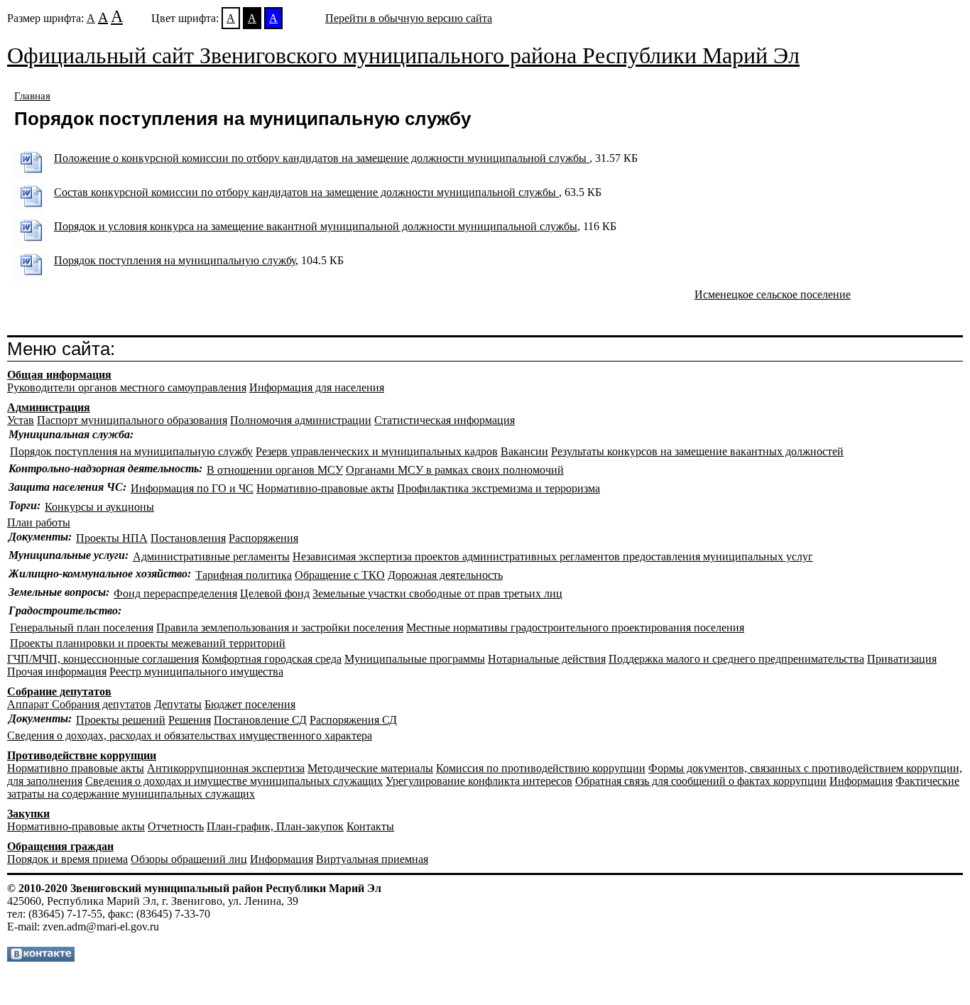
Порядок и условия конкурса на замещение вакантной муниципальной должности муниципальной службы (315, 226)
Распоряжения (263, 538)
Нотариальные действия (547, 659)
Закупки (28, 814)
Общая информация (59, 375)
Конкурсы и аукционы (99, 507)
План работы (38, 522)
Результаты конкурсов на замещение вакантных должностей (697, 451)
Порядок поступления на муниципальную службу (174, 260)
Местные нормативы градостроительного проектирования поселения (575, 627)
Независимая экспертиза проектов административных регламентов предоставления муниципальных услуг (553, 556)
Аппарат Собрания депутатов (79, 704)
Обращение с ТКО (340, 575)
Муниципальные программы (414, 659)
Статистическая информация (444, 420)
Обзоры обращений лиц (189, 859)
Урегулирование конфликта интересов (479, 781)
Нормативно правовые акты (75, 768)
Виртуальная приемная (372, 859)
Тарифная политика (243, 575)
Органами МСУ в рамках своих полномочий (455, 470)
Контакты (370, 826)
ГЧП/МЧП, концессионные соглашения (103, 659)
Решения (189, 720)
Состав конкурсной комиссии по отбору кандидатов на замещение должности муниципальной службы (306, 192)
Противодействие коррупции (81, 755)
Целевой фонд (275, 593)
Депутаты (178, 704)
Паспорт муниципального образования (132, 420)
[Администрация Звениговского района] (41, 958)
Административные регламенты (211, 556)
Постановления (188, 538)
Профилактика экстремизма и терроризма (498, 488)
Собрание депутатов (59, 691)
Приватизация (902, 659)
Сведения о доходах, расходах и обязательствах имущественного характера (189, 735)
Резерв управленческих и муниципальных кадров (377, 451)
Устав (20, 420)
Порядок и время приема (67, 859)
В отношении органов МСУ (275, 470)
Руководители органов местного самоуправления (126, 387)
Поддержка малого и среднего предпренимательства (736, 659)
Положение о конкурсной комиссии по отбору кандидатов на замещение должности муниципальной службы (321, 158)
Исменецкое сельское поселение (772, 294)
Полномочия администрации (300, 420)
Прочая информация (57, 672)
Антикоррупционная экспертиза (226, 768)
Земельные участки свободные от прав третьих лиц (437, 593)
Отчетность (176, 826)
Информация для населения (316, 387)
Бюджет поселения (250, 704)
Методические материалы (370, 768)
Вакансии (524, 451)
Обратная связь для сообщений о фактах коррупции (701, 781)
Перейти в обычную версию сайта (408, 18)
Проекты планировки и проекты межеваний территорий (147, 643)
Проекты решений (120, 720)
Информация (861, 781)
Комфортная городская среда (272, 659)
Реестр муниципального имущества (196, 672)
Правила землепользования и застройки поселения (279, 627)
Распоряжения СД (353, 720)
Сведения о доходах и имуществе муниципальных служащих (234, 781)
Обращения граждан (60, 846)
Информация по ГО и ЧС (192, 488)
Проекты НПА (112, 538)
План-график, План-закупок (275, 826)
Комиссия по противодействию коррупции (540, 768)
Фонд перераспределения (175, 593)
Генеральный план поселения (81, 627)
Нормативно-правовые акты (325, 488)
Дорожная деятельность (445, 575)
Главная (32, 96)
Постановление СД (260, 720)
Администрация (48, 407)
